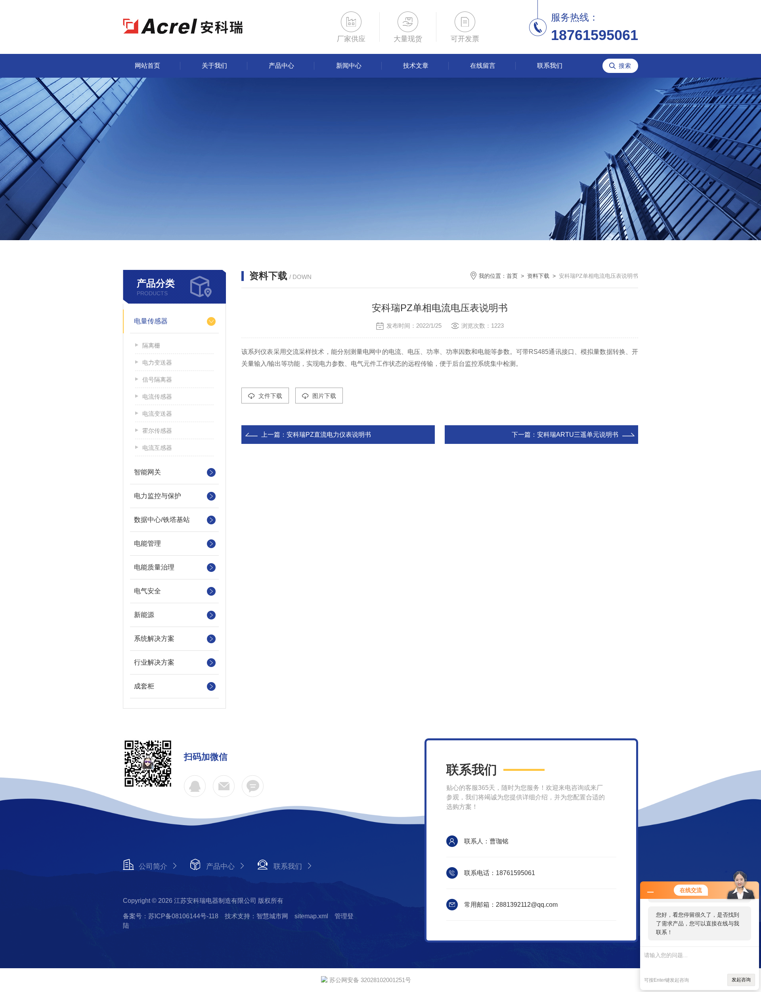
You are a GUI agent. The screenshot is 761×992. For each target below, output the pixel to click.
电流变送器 (157, 413)
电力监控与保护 (157, 496)
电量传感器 (151, 321)
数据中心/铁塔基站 (162, 520)
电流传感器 (157, 396)
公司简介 (153, 866)
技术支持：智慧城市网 (256, 916)
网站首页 (147, 65)
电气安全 (147, 591)
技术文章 (415, 65)
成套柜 (144, 686)
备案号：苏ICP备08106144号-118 (170, 916)
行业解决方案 (154, 662)
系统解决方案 (154, 638)
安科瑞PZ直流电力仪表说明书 (329, 434)
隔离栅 (151, 345)
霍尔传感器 (157, 430)
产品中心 (281, 65)
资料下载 (538, 276)
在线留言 (482, 65)
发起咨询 (741, 979)
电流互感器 (157, 447)
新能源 (144, 615)
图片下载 (324, 395)
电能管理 (147, 543)
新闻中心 (348, 65)
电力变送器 (157, 362)
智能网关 (147, 472)
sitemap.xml (311, 916)
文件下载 (270, 395)
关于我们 (214, 65)
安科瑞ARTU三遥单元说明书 (577, 434)
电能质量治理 (154, 567)
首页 (512, 276)
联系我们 (549, 65)
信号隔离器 (157, 379)
